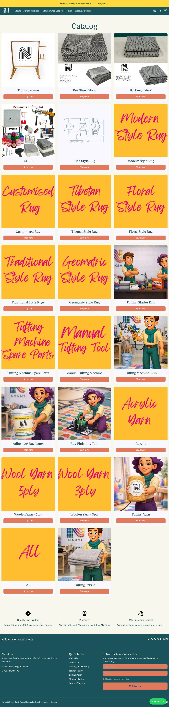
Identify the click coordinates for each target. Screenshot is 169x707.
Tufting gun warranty (79, 667)
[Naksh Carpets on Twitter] (149, 639)
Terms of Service (77, 683)
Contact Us (74, 662)
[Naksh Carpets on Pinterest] (155, 639)
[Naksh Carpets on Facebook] (152, 639)
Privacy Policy (76, 671)
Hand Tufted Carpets (54, 11)
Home (18, 11)
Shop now (28, 97)
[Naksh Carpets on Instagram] (158, 639)
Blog (70, 11)
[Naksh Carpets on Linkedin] (167, 639)
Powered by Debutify (49, 702)
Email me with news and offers (117, 679)
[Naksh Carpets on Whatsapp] (164, 639)
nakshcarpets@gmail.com (15, 667)
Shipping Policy (76, 679)
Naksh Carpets (20, 702)
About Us (73, 658)
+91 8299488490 (10, 671)
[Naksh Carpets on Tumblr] (161, 639)
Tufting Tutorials (83, 11)
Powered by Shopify (33, 702)
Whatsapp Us (158, 701)
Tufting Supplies (32, 11)
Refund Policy (75, 675)
